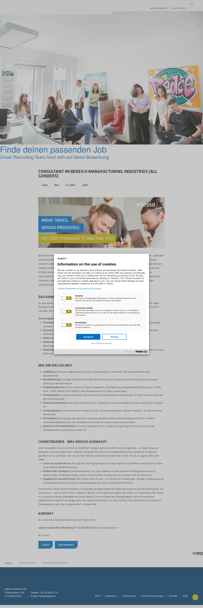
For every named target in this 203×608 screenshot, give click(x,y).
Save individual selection (101, 343)
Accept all (88, 337)
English (61, 258)
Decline (114, 337)
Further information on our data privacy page (79, 288)
